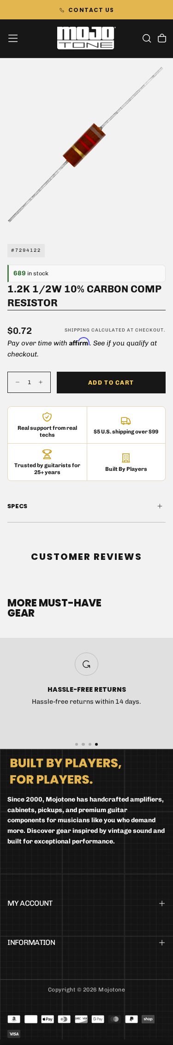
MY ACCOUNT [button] (30, 903)
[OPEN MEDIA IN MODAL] (161, 218)
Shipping (77, 330)
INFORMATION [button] (31, 942)
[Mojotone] (65, 770)
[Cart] (161, 39)
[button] (12, 38)
